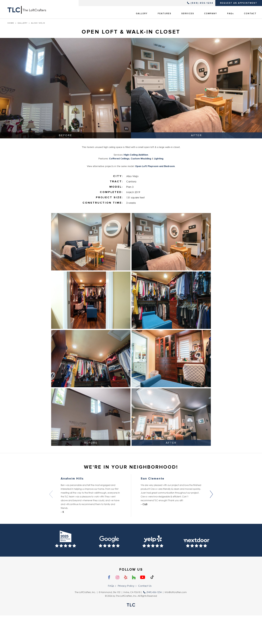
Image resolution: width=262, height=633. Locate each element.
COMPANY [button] (210, 13)
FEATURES (164, 13)
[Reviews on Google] (109, 540)
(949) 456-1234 (202, 3)
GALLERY (142, 13)
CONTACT (250, 13)
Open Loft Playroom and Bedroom (155, 166)
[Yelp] (125, 577)
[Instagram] (117, 577)
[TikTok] (152, 577)
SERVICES (187, 13)
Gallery (23, 23)
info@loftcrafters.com (176, 592)
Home (11, 23)
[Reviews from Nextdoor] (196, 540)
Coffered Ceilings (119, 158)
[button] (211, 494)
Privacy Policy (126, 585)
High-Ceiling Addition (136, 154)
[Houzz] (133, 577)
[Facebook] (109, 577)
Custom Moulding (141, 158)
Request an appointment (238, 3)
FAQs (230, 13)
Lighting (158, 158)
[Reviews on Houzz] (65, 540)
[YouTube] (142, 577)
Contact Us (144, 585)
